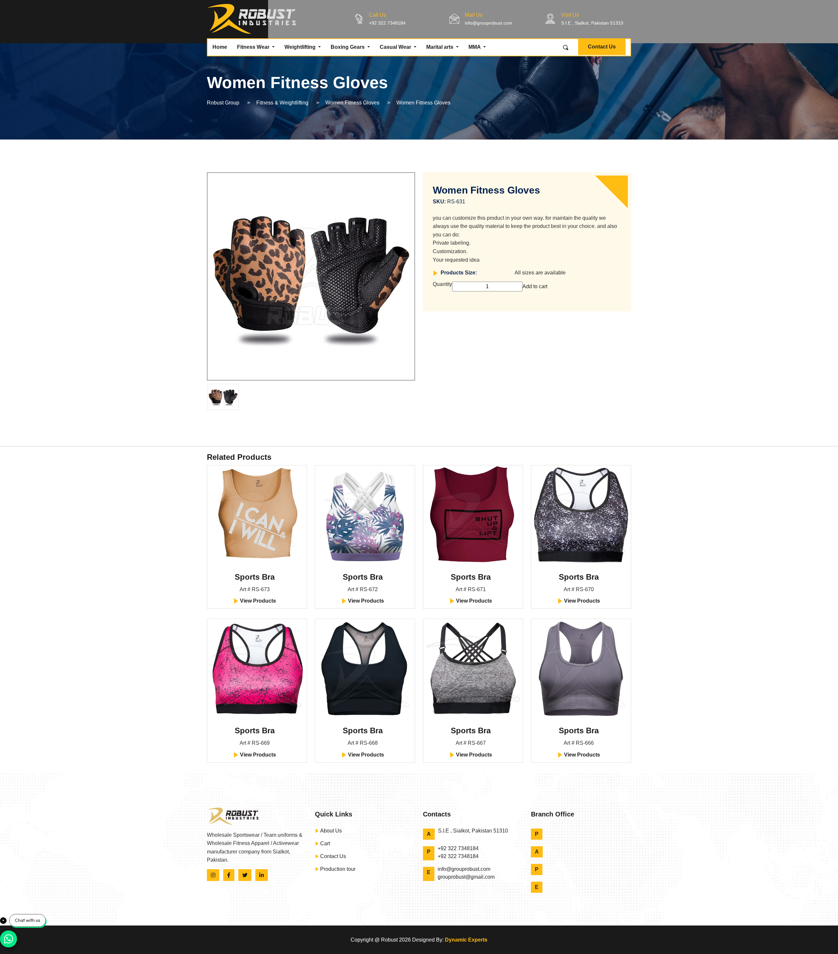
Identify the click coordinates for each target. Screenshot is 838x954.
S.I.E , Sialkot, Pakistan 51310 (592, 23)
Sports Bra (255, 576)
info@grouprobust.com (488, 23)
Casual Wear (396, 47)
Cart (324, 843)
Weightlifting (300, 47)
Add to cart (534, 286)
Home (219, 47)
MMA (475, 47)
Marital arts (440, 47)
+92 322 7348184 (387, 23)
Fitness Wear (254, 47)
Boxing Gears (348, 47)
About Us (330, 830)
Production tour (337, 869)
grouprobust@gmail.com (466, 877)
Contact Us (602, 46)
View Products (257, 601)
